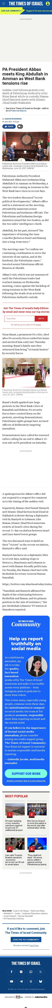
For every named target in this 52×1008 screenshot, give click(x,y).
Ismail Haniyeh (10, 916)
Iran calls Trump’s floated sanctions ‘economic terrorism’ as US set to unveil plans (14, 860)
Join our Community (10, 11)
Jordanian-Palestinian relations (35, 913)
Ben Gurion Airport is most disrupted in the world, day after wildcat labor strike (36, 824)
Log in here (34, 945)
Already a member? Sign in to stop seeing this (26, 780)
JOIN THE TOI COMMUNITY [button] (26, 939)
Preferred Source (18, 111)
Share (10, 126)
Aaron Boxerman (13, 119)
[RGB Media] (20, 997)
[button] (48, 4)
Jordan (17, 913)
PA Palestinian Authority (14, 919)
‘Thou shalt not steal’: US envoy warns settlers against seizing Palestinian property (36, 860)
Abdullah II (8, 913)
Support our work (26, 773)
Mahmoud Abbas (38, 911)
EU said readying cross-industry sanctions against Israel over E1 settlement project (14, 825)
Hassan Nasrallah (25, 916)
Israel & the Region (21, 911)
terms (38, 325)
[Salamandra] (41, 997)
